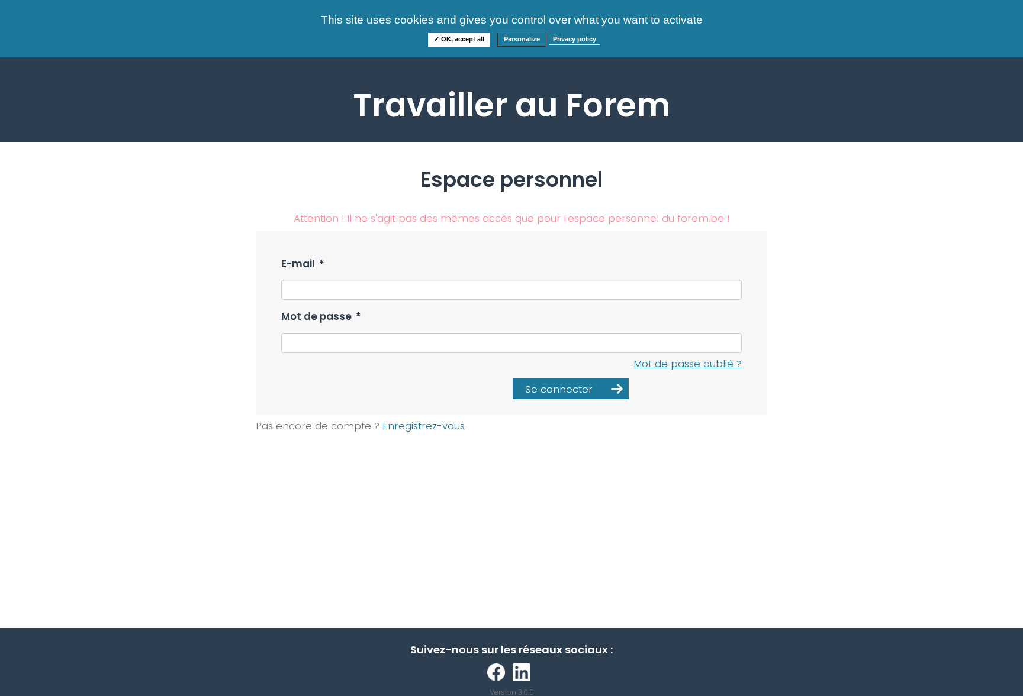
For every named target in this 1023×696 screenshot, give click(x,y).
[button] (571, 388)
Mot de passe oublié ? (687, 364)
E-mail (302, 264)
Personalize (522, 39)
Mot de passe (321, 316)
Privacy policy (574, 39)
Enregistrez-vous (423, 426)
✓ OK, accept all (459, 39)
